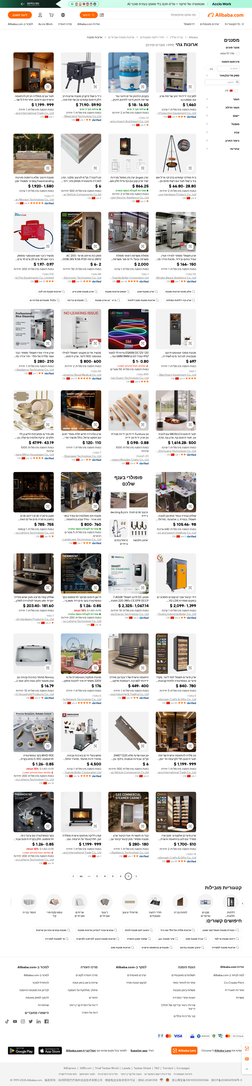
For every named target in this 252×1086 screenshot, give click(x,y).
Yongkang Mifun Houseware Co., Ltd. (33, 454)
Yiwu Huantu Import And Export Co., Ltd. (128, 121)
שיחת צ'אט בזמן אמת (85, 982)
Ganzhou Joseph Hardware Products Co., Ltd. (33, 619)
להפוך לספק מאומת (37, 997)
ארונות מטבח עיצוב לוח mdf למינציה (96, 939)
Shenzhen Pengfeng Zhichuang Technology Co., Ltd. (176, 451)
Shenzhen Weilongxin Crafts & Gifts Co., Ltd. (176, 699)
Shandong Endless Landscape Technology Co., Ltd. (81, 539)
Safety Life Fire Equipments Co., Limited (33, 277)
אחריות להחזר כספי (184, 982)
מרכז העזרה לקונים (87, 975)
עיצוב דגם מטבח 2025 (137, 930)
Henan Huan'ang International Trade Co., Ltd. (33, 113)
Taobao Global (142, 1068)
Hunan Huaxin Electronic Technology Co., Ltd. (81, 277)
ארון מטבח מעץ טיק (83, 291)
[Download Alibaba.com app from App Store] (50, 1050)
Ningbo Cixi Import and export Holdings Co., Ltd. (176, 532)
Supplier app (139, 1050)
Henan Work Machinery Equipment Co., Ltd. (176, 374)
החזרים (93, 997)
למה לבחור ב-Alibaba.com (228, 975)
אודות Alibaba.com (232, 966)
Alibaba (193, 37)
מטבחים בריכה (75, 300)
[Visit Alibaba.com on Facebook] (46, 1021)
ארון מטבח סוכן (145, 291)
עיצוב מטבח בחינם (190, 947)
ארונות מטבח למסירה (223, 947)
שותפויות (43, 1005)
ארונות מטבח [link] (94, 37)
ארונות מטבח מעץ (120, 947)
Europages (183, 1068)
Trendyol (168, 1068)
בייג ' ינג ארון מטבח (105, 300)
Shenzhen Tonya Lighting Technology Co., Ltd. (33, 532)
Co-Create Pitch (234, 982)
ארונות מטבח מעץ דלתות (141, 300)
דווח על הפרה (90, 1012)
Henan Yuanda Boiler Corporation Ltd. (128, 277)
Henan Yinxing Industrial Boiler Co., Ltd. (176, 614)
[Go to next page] (73, 876)
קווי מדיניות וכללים (184, 1016)
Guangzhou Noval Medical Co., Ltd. (81, 374)
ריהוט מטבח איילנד (225, 939)
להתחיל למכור (40, 982)
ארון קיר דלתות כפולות (178, 300)
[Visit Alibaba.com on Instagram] (22, 1021)
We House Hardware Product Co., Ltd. (176, 194)
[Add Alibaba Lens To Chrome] (184, 1050)
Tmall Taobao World (107, 1068)
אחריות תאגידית (234, 990)
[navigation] (222, 457)
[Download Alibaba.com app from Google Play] (21, 1050)
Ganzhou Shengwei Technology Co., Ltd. (81, 456)
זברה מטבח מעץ (194, 939)
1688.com (86, 1068)
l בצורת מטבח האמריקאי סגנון (219, 930)
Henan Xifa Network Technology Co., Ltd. (81, 699)
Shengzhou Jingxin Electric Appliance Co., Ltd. (128, 197)
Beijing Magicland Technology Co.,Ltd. (81, 116)
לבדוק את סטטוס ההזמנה (34, 990)
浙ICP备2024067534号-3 (226, 1080)
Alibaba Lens (222, 1050)
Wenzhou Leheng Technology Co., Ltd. (81, 621)
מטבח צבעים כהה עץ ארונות (51, 930)
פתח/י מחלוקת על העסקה (83, 990)
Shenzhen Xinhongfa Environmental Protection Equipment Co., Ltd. (176, 113)
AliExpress (70, 1068)
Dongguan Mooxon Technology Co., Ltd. (33, 199)
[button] (101, 15)
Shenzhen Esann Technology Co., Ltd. (128, 377)
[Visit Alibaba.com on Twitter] (30, 1021)
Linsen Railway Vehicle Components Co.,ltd (81, 194)
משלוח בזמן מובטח (184, 990)
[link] (247, 1048)
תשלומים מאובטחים (183, 975)
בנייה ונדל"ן (176, 37)
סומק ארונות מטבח (115, 291)
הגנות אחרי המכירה (184, 997)
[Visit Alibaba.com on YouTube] (15, 1021)
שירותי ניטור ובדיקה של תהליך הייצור (178, 1006)
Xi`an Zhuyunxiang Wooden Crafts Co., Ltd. (128, 459)
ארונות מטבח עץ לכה (49, 291)
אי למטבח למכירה (55, 939)
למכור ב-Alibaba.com (36, 975)
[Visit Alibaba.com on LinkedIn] (38, 1021)
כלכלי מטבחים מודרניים (43, 300)
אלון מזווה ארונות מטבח (178, 291)
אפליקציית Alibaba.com (81, 1050)
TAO (156, 1068)
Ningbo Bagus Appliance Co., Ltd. (176, 277)
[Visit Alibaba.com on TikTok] (7, 1021)
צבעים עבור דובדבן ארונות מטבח (95, 930)
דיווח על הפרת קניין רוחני (83, 1005)
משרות (240, 997)
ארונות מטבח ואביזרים (121, 37)
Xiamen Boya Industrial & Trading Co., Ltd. (128, 694)
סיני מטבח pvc (166, 939)
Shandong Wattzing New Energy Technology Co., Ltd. (128, 614)
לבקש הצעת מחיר (136, 982)
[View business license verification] (161, 1080)
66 (81, 876)
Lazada (126, 1068)
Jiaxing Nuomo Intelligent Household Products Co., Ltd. (33, 694)
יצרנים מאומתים (136, 975)
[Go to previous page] (136, 876)
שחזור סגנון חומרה (137, 939)
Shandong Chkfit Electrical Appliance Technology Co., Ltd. (33, 369)
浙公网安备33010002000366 (190, 1080)
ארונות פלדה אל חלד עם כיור (175, 930)
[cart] (51, 15)
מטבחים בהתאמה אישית (155, 947)
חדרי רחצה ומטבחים (152, 37)
